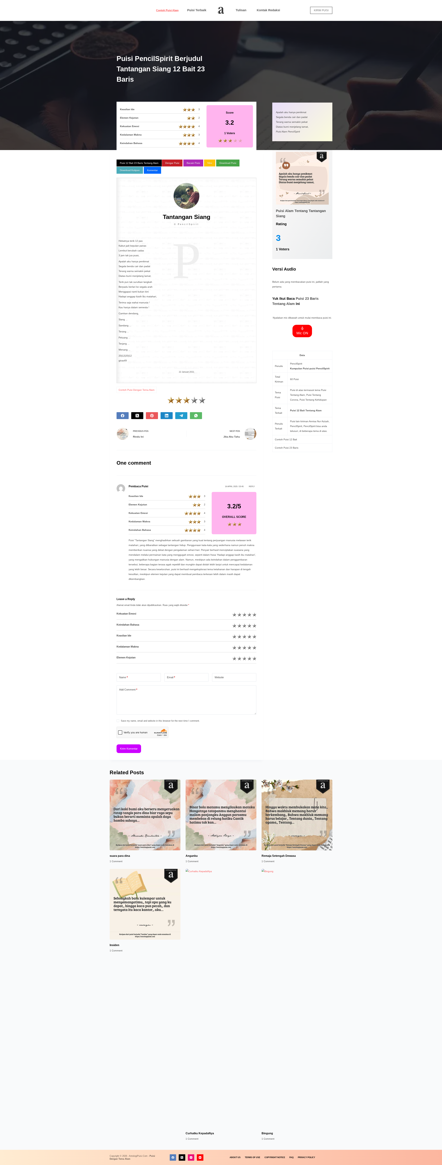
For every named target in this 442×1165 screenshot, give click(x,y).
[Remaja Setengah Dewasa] (297, 815)
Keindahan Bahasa (128, 624)
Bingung (267, 1133)
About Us (235, 1157)
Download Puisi (227, 163)
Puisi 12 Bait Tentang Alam (305, 410)
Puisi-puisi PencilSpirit (316, 368)
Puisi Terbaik (196, 10)
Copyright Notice (275, 1157)
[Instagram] (191, 1157)
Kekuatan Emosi (126, 613)
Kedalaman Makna (128, 646)
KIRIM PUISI (321, 10)
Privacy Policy (306, 1157)
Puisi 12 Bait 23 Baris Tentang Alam (139, 163)
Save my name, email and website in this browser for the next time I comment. (160, 721)
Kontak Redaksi (268, 10)
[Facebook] (123, 415)
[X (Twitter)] (137, 415)
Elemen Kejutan (126, 657)
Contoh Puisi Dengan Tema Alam (137, 390)
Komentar (152, 170)
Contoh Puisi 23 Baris (286, 447)
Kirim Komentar (129, 748)
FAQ (291, 1157)
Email (171, 677)
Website (219, 677)
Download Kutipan (130, 170)
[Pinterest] (152, 415)
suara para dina (120, 855)
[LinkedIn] (167, 415)
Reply (252, 486)
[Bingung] (297, 998)
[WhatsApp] (196, 415)
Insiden (114, 945)
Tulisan (241, 10)
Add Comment (128, 689)
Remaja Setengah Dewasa (279, 855)
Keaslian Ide (124, 635)
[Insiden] (145, 904)
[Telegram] (181, 415)
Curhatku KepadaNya (200, 1133)
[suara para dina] (145, 815)
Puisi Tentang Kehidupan (313, 399)
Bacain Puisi (193, 163)
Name (123, 677)
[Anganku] (221, 815)
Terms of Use (252, 1157)
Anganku (192, 855)
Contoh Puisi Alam (167, 10)
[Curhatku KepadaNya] (221, 998)
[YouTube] (200, 1157)
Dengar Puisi (172, 163)
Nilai (209, 163)
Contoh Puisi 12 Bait (286, 439)
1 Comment (116, 861)
